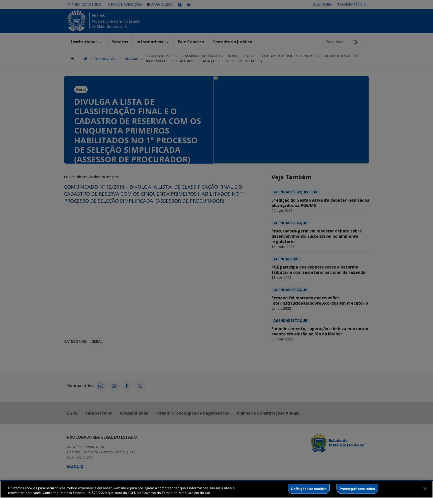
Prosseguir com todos (357, 489)
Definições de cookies (309, 489)
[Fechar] (424, 488)
